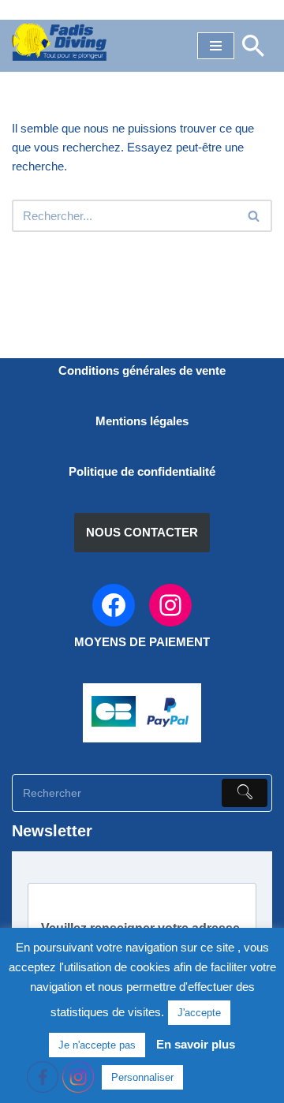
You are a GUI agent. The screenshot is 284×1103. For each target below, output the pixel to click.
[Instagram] (170, 605)
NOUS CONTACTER (142, 532)
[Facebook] (113, 605)
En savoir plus (195, 1044)
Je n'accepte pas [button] (97, 1045)
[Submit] (244, 793)
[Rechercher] (253, 46)
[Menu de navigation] (215, 45)
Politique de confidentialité (142, 471)
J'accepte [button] (199, 1013)
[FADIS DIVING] (59, 42)
